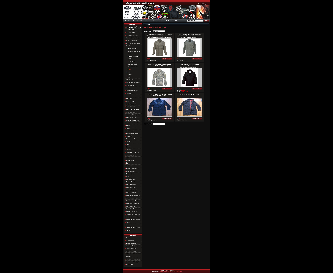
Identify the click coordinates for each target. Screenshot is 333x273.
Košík (167, 21)
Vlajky (127, 225)
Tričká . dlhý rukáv (131, 184)
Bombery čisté (131, 61)
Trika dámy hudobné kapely (132, 211)
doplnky (128, 88)
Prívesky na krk (130, 160)
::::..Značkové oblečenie (132, 35)
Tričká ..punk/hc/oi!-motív (132, 203)
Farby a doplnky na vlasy (132, 90)
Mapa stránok (129, 264)
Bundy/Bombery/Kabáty (132, 46)
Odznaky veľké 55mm (131, 139)
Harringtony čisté (132, 64)
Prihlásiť (175, 21)
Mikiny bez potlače (130, 106)
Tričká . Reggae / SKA (131, 190)
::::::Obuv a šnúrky (130, 32)
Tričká (171, 271)
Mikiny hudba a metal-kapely (133, 109)
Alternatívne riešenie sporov (140, 21)
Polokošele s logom (131, 155)
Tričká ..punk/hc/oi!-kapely (132, 200)
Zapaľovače (128, 230)
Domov (146, 27)
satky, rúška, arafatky (131, 165)
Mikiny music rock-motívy (132, 112)
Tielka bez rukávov (130, 174)
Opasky (127, 144)
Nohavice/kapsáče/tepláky (132, 133)
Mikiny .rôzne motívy (131, 104)
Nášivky (128, 125)
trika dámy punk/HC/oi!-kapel (133, 214)
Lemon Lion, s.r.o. (164, 271)
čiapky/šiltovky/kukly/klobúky (133, 82)
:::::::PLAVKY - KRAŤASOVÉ (133, 27)
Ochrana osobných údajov (132, 261)
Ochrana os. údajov (157, 21)
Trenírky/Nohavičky (131, 179)
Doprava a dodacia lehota (132, 243)
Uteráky (128, 222)
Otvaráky (128, 147)
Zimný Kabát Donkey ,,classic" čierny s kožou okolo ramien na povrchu (159, 95)
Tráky (127, 176)
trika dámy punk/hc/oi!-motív (133, 217)
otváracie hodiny (130, 240)
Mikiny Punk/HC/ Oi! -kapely (133, 114)
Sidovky (130, 74)
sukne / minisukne (130, 171)
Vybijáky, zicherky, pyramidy (133, 227)
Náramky (128, 128)
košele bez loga (130, 98)
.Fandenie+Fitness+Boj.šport (133, 38)
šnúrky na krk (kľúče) (131, 40)
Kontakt (127, 21)
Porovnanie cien (178, 271)
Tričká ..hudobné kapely (132, 198)
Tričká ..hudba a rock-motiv (133, 195)
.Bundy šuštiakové (132, 48)
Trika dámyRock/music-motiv (133, 219)
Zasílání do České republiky (133, 245)
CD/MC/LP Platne (130, 80)
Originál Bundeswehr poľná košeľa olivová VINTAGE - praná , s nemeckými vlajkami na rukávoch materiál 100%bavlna (189, 36)
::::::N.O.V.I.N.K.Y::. (131, 30)
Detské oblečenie (130, 85)
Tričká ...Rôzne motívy (131, 192)
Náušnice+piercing (130, 131)
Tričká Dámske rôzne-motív (132, 206)
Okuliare (128, 141)
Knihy (127, 96)
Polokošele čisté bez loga (132, 152)
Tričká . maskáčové (130, 187)
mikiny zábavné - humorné (132, 123)
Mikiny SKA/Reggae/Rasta (132, 120)
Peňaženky (128, 149)
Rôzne (129, 72)
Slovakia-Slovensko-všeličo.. (133, 168)
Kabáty (164, 27)
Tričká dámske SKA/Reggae (133, 208)
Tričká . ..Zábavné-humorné (132, 182)
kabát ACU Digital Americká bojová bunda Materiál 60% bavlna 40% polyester (159, 65)
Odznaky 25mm (129, 136)
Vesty (129, 77)
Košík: (202, 4)
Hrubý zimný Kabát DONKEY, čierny (189, 94)
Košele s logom (130, 101)
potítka (128, 157)
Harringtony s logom (133, 66)
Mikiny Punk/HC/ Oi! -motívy (133, 117)
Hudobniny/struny (130, 93)
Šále (127, 163)
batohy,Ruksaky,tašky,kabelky (133, 43)
